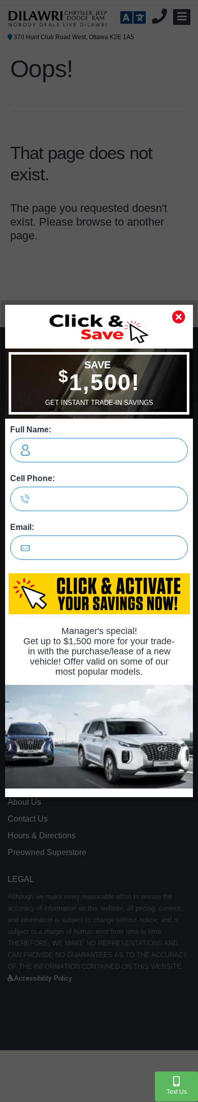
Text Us (177, 1091)
